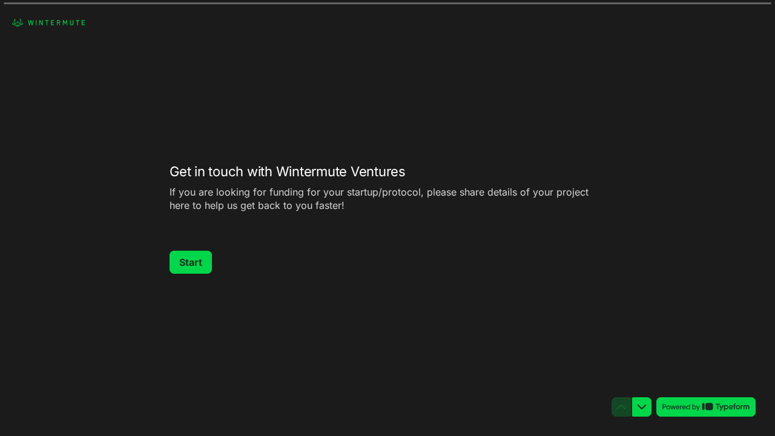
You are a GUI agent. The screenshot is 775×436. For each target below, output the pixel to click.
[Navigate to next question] (641, 407)
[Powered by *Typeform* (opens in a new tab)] (706, 407)
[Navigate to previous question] (621, 407)
